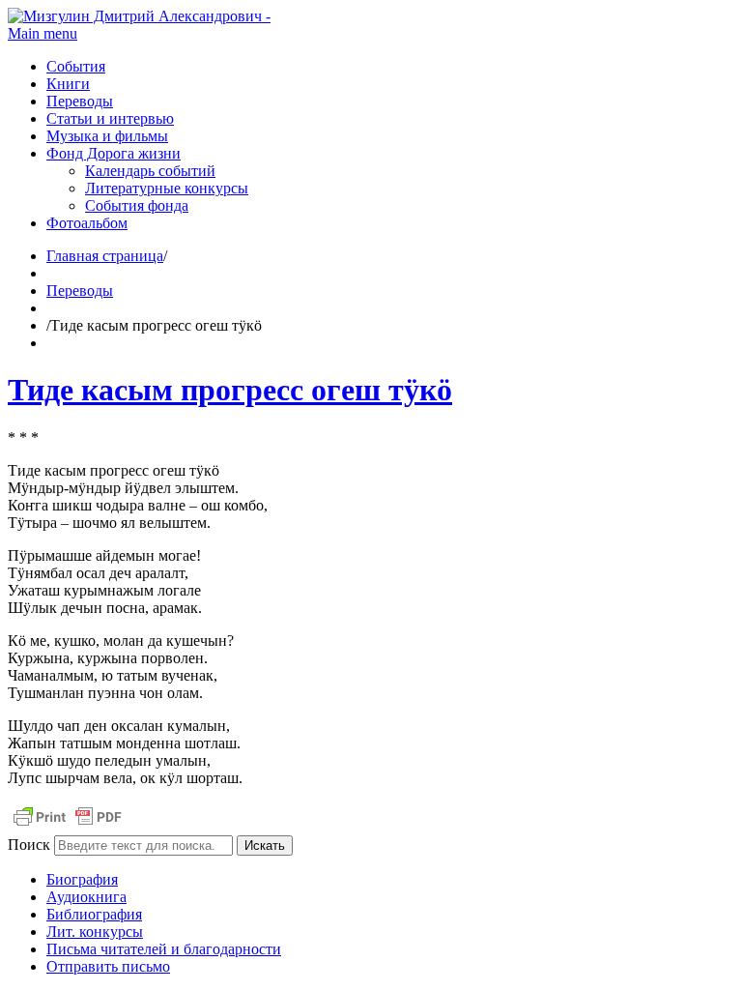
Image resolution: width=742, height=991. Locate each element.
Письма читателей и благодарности (163, 949)
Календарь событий (150, 170)
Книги (68, 83)
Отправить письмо (108, 966)
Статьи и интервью (110, 118)
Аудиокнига (86, 897)
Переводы (79, 101)
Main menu (42, 33)
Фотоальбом (87, 223)
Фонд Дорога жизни (113, 153)
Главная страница (104, 256)
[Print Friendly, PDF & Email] (68, 826)
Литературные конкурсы (166, 188)
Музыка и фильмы (107, 136)
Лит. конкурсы (94, 931)
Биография (82, 879)
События (75, 66)
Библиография (94, 914)
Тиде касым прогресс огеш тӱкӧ (230, 389)
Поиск (29, 844)
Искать (264, 845)
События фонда (136, 205)
